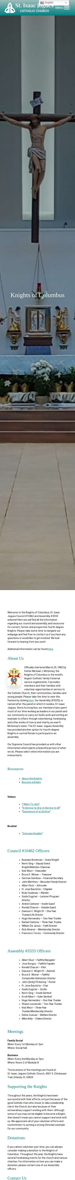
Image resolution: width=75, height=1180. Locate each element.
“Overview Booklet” (32, 833)
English (48, 2)
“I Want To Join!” (31, 804)
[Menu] (67, 7)
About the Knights (32, 778)
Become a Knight (31, 782)
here (50, 649)
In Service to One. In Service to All (41, 807)
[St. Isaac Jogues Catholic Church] (29, 8)
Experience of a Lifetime (36, 811)
